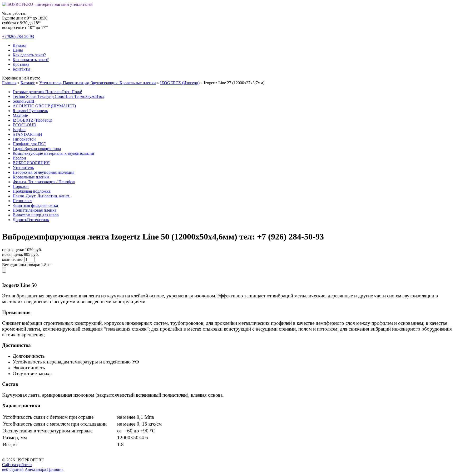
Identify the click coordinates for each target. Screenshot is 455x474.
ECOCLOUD (24, 125)
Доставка (21, 64)
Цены (18, 50)
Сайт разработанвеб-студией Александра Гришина (32, 467)
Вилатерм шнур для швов (36, 215)
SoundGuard (23, 101)
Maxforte (20, 115)
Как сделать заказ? (29, 55)
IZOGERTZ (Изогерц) (180, 83)
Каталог (20, 45)
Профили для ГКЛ (29, 144)
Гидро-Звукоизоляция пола (37, 148)
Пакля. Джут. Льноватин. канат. (41, 196)
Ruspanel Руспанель (30, 110)
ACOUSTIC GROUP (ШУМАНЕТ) (44, 106)
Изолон (19, 158)
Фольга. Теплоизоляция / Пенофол (44, 181)
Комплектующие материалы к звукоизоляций (53, 153)
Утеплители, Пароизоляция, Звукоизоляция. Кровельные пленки (97, 83)
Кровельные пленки (31, 177)
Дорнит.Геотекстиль (31, 219)
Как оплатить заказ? (31, 59)
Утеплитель (23, 167)
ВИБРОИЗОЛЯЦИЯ (31, 163)
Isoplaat (19, 129)
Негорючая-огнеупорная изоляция (43, 172)
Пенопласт (22, 200)
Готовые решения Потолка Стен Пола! (47, 91)
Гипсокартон (24, 139)
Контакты (21, 69)
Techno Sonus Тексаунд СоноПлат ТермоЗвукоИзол (58, 96)
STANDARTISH (27, 134)
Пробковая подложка (32, 191)
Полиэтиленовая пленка (34, 210)
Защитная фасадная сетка (35, 205)
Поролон (21, 186)
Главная (9, 83)
